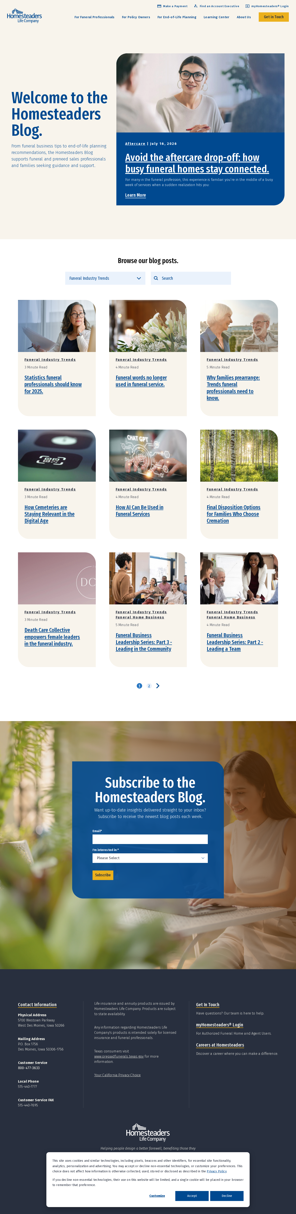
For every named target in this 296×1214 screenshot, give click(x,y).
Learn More (135, 195)
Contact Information (37, 1005)
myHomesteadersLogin (219, 1025)
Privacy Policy (216, 1171)
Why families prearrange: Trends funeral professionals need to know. (233, 387)
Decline (227, 1196)
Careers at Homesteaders (220, 1045)
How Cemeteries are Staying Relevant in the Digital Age (49, 514)
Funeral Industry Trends (50, 360)
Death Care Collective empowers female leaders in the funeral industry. (52, 637)
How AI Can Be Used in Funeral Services (139, 510)
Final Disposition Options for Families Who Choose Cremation (233, 514)
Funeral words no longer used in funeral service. (141, 381)
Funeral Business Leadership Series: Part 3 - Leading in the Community (144, 642)
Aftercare (135, 144)
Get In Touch (207, 1005)
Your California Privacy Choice (117, 1075)
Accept (192, 1196)
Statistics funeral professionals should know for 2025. (53, 384)
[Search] (156, 278)
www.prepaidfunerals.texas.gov (119, 1056)
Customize (157, 1196)
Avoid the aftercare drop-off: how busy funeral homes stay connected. (197, 163)
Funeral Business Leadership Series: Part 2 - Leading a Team (235, 642)
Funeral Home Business (140, 617)
